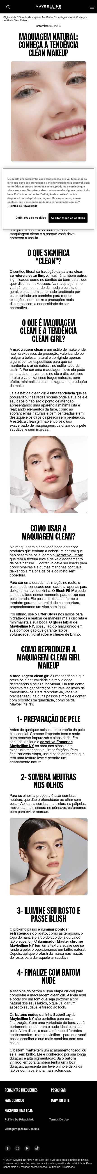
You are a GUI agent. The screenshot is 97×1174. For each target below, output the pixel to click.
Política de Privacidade (23, 205)
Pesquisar (58, 1090)
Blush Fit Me (66, 590)
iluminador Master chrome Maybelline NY (46, 943)
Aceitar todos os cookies (68, 217)
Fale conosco (14, 1100)
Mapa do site (60, 1100)
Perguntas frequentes (21, 1090)
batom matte (24, 1050)
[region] (48, 199)
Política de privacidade (19, 1119)
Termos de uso (59, 1119)
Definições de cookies (31, 217)
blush (43, 953)
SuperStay (62, 1014)
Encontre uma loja (19, 1111)
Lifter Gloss (47, 614)
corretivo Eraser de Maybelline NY (41, 744)
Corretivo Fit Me (69, 555)
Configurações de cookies (22, 1129)
